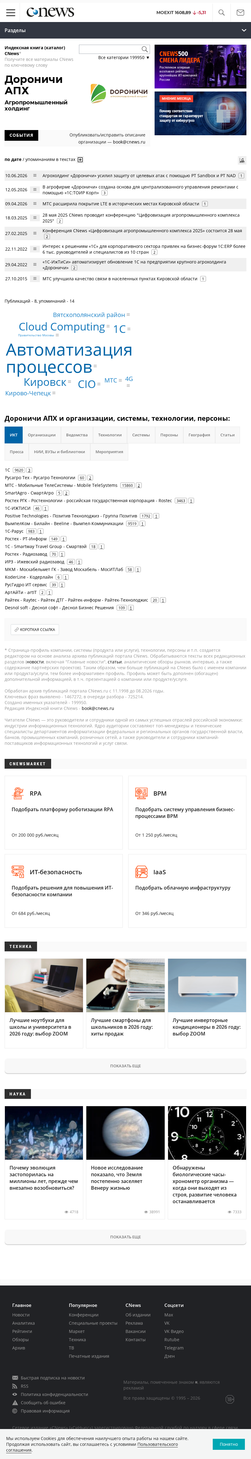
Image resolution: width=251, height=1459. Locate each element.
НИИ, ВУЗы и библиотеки (59, 451)
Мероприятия (109, 451)
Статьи (227, 435)
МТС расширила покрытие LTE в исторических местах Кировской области (121, 204)
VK (167, 1323)
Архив (18, 1348)
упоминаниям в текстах (50, 159)
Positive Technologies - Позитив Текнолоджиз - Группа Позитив (71, 516)
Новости (21, 1315)
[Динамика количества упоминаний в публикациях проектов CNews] (242, 160)
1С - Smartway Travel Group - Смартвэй (46, 546)
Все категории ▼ (124, 57)
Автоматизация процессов (69, 357)
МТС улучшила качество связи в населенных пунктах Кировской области (120, 279)
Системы (141, 435)
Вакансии (136, 1331)
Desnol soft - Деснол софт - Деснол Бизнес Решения (59, 607)
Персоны (169, 435)
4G (129, 379)
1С (119, 329)
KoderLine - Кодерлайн (29, 577)
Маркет (77, 1331)
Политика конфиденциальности (54, 1394)
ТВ (71, 1348)
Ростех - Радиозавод (26, 554)
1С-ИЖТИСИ (18, 508)
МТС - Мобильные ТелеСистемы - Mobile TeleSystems (61, 485)
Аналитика (23, 1323)
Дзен (169, 1356)
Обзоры (20, 1339)
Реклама (134, 1323)
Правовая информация (45, 1411)
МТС (110, 380)
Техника (77, 1339)
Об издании (138, 1315)
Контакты (136, 1339)
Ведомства (77, 435)
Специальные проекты (93, 1323)
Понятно (229, 1444)
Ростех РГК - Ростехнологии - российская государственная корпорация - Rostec (88, 500)
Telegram (174, 1348)
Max (168, 1315)
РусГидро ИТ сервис (26, 585)
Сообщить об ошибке (43, 1402)
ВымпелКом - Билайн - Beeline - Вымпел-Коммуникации (64, 523)
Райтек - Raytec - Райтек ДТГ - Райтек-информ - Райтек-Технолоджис (76, 600)
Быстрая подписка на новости (53, 1378)
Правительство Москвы (36, 335)
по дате (13, 159)
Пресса (17, 451)
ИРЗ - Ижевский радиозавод (34, 562)
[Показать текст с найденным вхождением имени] (80, 159)
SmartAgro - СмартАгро (29, 493)
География (199, 435)
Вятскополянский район (89, 314)
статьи (115, 662)
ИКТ (13, 435)
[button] (221, 13)
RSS (24, 1386)
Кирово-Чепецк (28, 393)
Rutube (171, 1339)
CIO (87, 384)
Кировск (45, 382)
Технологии (110, 435)
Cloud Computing (62, 326)
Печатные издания (89, 1356)
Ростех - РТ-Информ (26, 539)
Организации (42, 435)
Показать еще (125, 1066)
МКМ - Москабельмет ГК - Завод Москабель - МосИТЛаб (64, 569)
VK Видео (174, 1331)
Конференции (84, 1315)
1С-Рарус (14, 531)
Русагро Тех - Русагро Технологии (40, 477)
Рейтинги (22, 1331)
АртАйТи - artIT (21, 592)
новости (35, 662)
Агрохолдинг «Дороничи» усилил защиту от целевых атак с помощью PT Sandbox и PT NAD (139, 175)
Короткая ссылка (37, 629)
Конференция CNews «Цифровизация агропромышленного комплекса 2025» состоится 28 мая (142, 230)
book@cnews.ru (129, 142)
